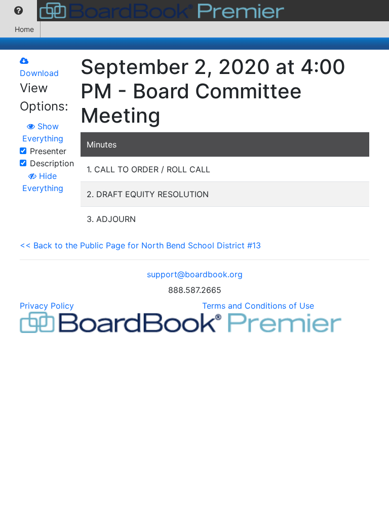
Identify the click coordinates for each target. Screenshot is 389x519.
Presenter (48, 151)
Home (24, 29)
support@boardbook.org (195, 274)
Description (52, 163)
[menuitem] (18, 10)
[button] (18, 11)
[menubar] (144, 10)
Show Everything (42, 132)
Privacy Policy (47, 306)
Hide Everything (42, 182)
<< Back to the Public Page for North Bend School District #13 (140, 245)
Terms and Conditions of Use (258, 306)
